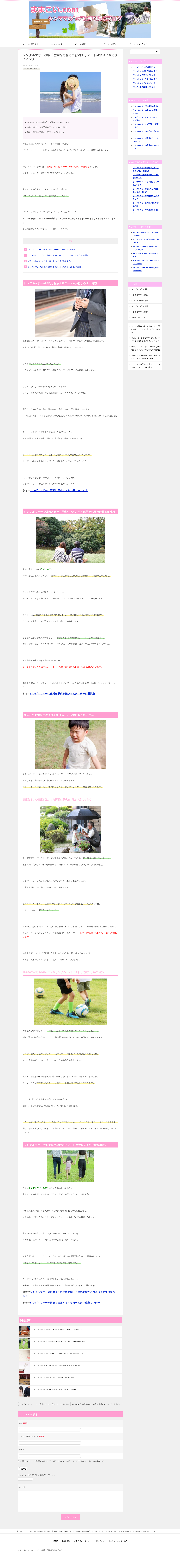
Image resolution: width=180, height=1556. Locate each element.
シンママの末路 (56, 44)
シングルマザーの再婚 (140, 289)
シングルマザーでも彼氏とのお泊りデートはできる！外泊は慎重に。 (55, 267)
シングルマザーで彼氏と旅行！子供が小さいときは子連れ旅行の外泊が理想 (58, 255)
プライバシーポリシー (82, 1541)
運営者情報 (65, 1541)
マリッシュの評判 (109, 44)
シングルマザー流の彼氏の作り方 (146, 106)
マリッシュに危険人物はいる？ (145, 71)
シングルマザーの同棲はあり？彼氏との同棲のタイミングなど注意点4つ (56, 1365)
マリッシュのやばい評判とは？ (145, 67)
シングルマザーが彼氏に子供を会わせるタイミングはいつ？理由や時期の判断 (58, 1341)
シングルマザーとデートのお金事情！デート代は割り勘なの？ (53, 1377)
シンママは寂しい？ (82, 44)
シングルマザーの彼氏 (31, 69)
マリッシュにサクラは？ (137, 44)
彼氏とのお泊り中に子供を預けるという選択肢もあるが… (51, 261)
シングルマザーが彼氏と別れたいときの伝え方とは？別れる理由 (54, 1389)
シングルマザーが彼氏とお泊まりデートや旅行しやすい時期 (52, 250)
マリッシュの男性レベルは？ (144, 75)
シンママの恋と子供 (30, 44)
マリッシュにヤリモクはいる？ (145, 79)
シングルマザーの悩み (140, 312)
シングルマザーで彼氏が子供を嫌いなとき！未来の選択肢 (62, 693)
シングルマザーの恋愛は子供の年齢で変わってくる (59, 490)
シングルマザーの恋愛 (140, 306)
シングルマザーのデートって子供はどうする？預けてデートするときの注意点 (45, 1404)
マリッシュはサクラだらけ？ (144, 83)
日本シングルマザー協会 (117, 1541)
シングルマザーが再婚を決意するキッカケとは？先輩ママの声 (65, 1302)
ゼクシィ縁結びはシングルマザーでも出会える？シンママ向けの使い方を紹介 (146, 329)
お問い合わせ (100, 1541)
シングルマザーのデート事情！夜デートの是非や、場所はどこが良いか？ (57, 1329)
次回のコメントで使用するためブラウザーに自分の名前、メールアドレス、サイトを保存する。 (63, 1461)
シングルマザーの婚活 (140, 295)
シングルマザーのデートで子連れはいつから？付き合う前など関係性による (58, 1353)
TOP (43, 1531)
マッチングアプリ (138, 317)
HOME (55, 1541)
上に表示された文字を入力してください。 (37, 1475)
